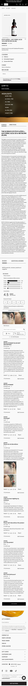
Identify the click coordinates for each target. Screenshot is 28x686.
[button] (24, 678)
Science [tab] (3, 124)
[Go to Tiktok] (16, 671)
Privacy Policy (14, 629)
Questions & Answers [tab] (17, 261)
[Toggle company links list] (24, 656)
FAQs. (19, 78)
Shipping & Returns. (7, 80)
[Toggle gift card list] (24, 651)
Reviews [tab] (4, 261)
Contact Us (7, 630)
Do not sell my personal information (10, 677)
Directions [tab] (12, 124)
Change (19, 664)
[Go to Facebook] (2, 671)
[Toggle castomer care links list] (24, 654)
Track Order (5, 640)
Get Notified (14, 683)
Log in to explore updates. (14, 1)
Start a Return (6, 638)
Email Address (5, 622)
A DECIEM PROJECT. (6, 678)
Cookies (20, 677)
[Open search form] (16, 4)
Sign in (4, 643)
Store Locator (6, 646)
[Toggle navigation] (2, 4)
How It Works (5, 88)
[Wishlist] (25, 39)
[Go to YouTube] (11, 671)
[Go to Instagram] (6, 671)
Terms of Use (20, 629)
